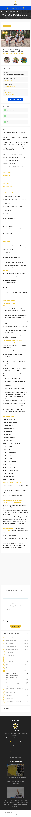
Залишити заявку (15, 99)
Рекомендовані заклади (16, 757)
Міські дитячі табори (9, 94)
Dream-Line (19, 814)
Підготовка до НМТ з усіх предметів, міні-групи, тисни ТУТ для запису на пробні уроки (15, 7)
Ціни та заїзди (6, 183)
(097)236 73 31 (8, 80)
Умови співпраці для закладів (16, 754)
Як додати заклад (16, 751)
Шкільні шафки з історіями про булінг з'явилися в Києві (15, 778)
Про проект (16, 746)
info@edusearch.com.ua (9, 528)
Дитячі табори (7, 92)
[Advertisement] (15, 569)
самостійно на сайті (8, 525)
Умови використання (16, 749)
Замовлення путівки (7, 186)
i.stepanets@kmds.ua (9, 86)
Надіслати (15, 626)
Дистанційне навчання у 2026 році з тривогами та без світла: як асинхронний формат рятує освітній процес (15, 800)
